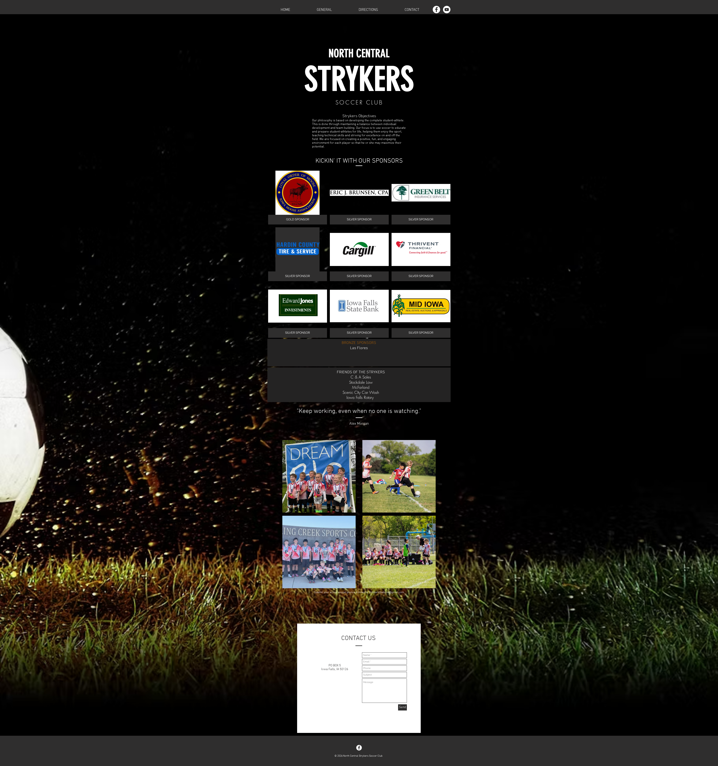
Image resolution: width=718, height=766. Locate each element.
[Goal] (394, 508)
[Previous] (286, 476)
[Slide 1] (317, 584)
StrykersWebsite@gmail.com (386, 592)
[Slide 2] (317, 508)
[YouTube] (446, 9)
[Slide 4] (324, 508)
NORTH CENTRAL (359, 53)
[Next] (352, 476)
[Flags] (313, 508)
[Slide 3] (320, 508)
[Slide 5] (405, 584)
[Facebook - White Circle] (359, 747)
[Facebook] (436, 9)
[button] (324, 9)
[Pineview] (393, 584)
